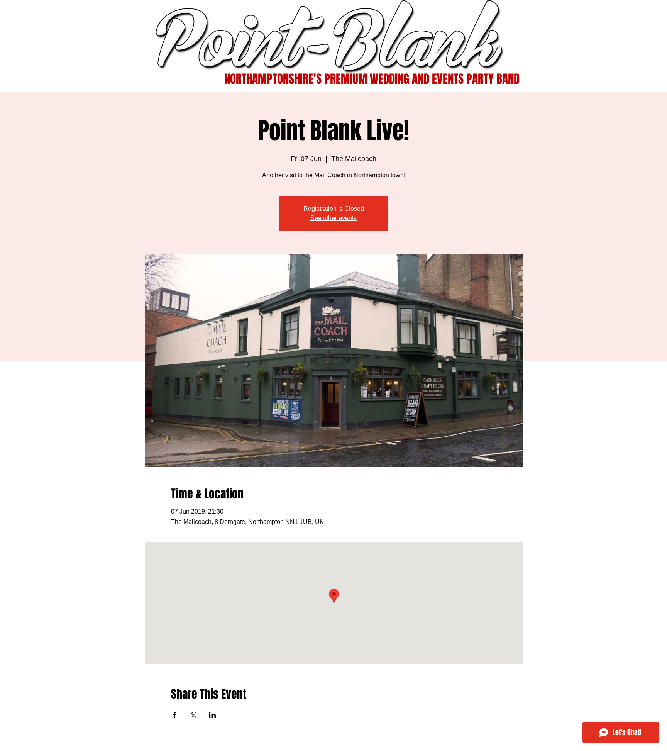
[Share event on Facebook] (174, 715)
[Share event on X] (193, 715)
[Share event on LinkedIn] (212, 715)
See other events (333, 218)
